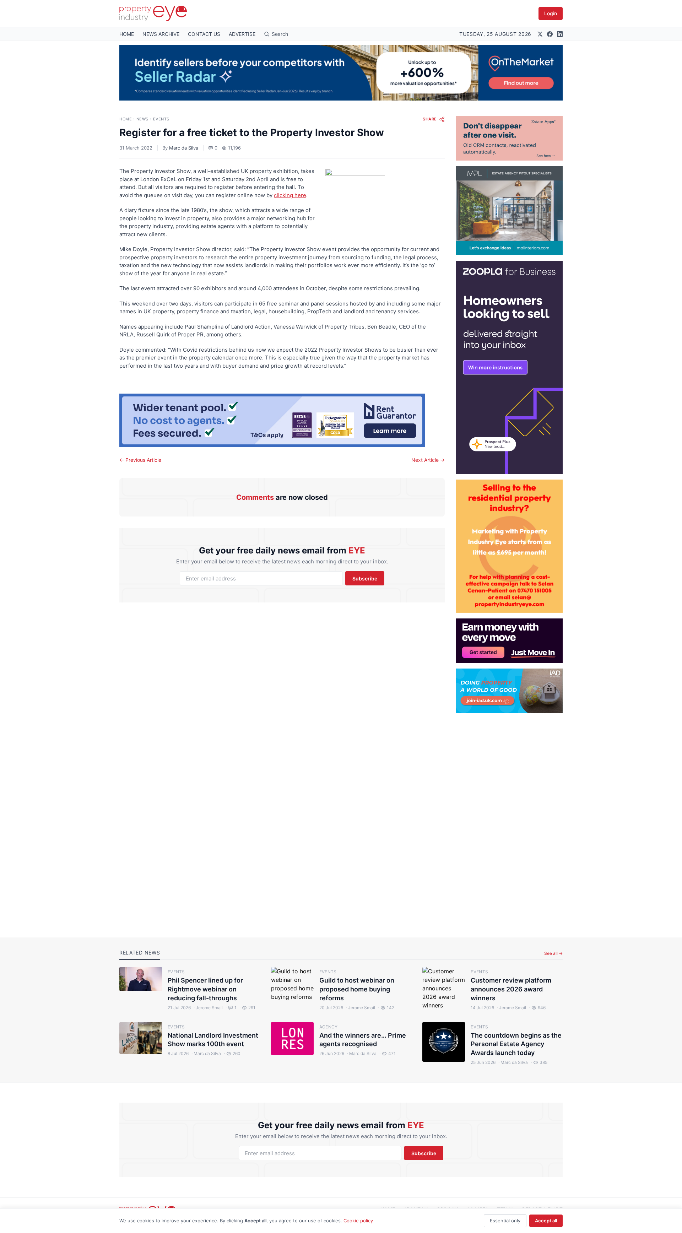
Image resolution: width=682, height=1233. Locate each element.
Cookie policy (358, 1220)
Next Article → (428, 460)
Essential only (505, 1220)
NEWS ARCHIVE (160, 34)
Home (125, 119)
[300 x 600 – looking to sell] (509, 367)
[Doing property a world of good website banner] (509, 691)
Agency (328, 1026)
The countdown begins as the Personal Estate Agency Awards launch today (516, 1044)
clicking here (290, 195)
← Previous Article (140, 460)
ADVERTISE (242, 34)
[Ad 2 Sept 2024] (509, 546)
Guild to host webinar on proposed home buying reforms (356, 989)
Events (161, 119)
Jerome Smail (208, 1007)
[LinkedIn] (560, 34)
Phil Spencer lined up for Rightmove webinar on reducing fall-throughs (205, 989)
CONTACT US (204, 34)
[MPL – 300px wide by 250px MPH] (509, 210)
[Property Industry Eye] (153, 13)
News (142, 119)
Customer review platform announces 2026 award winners (511, 989)
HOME (126, 34)
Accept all (546, 1220)
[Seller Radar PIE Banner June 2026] (341, 73)
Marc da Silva (183, 148)
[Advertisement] (509, 819)
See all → (553, 953)
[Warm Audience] (509, 138)
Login (550, 13)
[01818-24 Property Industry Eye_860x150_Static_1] (282, 420)
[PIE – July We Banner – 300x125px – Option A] (509, 640)
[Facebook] (550, 34)
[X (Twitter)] (540, 34)
